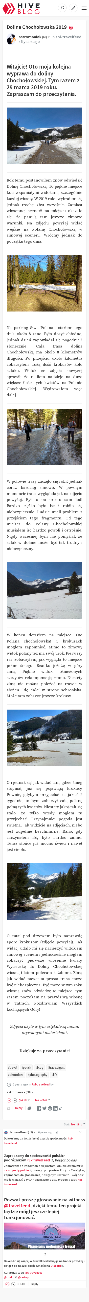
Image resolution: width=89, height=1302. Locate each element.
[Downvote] (15, 1100)
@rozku (9, 1277)
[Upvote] (10, 1100)
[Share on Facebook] (39, 1108)
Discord (56, 1265)
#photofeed (15, 1075)
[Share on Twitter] (44, 1108)
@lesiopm (24, 1277)
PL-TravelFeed (38, 1160)
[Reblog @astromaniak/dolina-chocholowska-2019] (9, 1108)
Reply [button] (34, 1284)
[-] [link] (81, 1132)
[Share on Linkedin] (55, 1108)
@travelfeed (17, 1205)
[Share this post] (60, 1108)
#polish (26, 1067)
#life (54, 1075)
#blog (39, 1067)
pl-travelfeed (21, 1132)
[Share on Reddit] (50, 1108)
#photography (37, 1075)
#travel (12, 1067)
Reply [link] (18, 1108)
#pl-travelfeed (68, 36)
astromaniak (33, 36)
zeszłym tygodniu (16, 1170)
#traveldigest (56, 1067)
